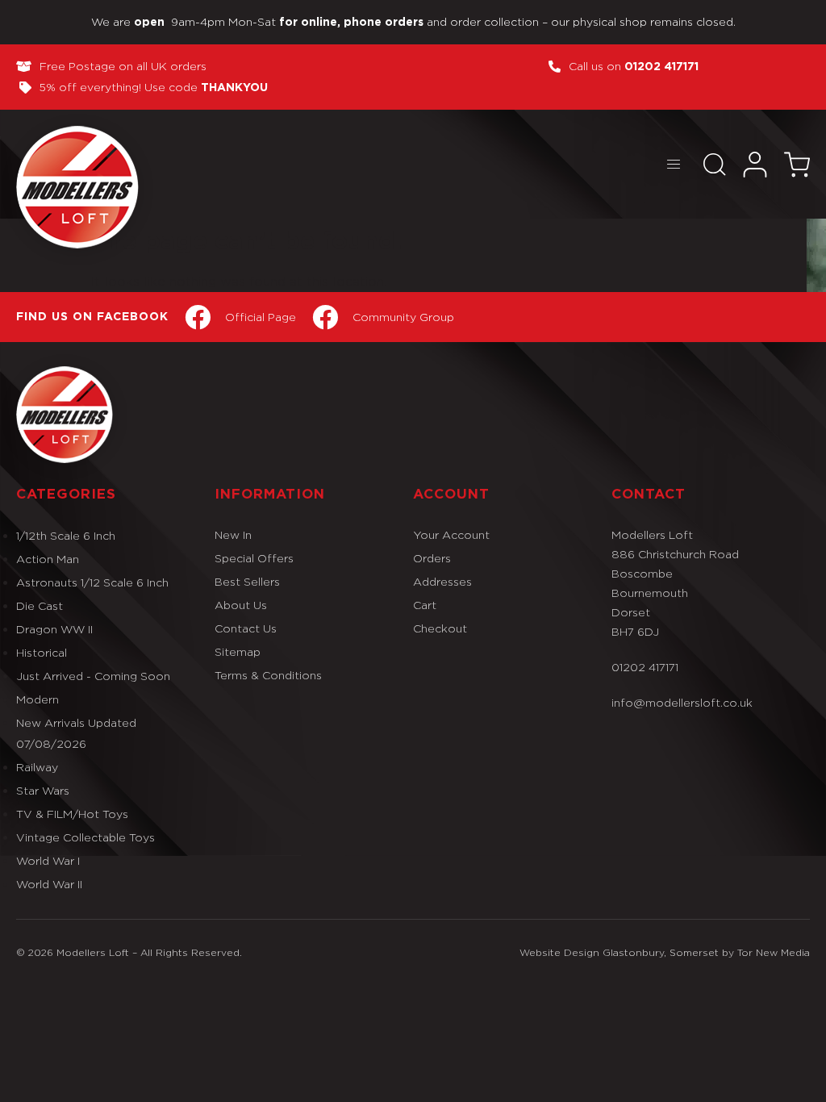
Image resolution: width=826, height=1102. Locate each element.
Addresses (442, 581)
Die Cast (39, 605)
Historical (41, 652)
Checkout (440, 628)
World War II (49, 884)
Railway (37, 767)
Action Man (47, 559)
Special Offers (254, 558)
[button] (673, 164)
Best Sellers (247, 581)
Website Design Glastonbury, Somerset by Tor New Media (664, 952)
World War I (48, 860)
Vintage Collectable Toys (85, 837)
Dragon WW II (54, 629)
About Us (241, 605)
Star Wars (42, 790)
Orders (432, 558)
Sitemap (238, 651)
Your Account (451, 534)
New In (233, 534)
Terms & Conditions (268, 675)
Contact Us (246, 628)
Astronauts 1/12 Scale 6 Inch (92, 582)
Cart (424, 605)
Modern (37, 699)
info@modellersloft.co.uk (682, 702)
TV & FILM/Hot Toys (72, 814)
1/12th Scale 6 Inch (65, 535)
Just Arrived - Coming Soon (93, 676)
